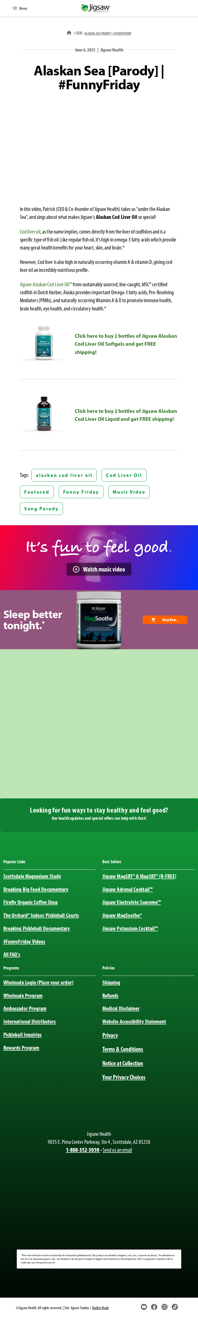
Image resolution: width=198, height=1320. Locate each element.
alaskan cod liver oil (64, 475)
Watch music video (104, 569)
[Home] (69, 32)
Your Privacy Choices (124, 1077)
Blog (79, 33)
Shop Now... (170, 619)
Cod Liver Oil (124, 475)
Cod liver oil (30, 231)
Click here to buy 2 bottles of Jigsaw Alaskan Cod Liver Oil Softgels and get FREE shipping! (126, 344)
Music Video (129, 492)
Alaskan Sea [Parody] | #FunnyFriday (108, 33)
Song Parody (41, 509)
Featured (37, 492)
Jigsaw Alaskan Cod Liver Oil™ (46, 284)
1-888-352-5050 (83, 1149)
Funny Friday (81, 492)
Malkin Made (100, 1307)
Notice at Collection (122, 1063)
